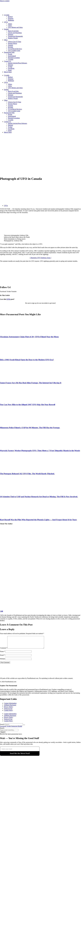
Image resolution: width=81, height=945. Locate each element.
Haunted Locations (14, 58)
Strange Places (12, 43)
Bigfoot (10, 17)
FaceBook (11, 68)
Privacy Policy (8, 707)
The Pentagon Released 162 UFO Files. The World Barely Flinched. (27, 474)
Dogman (10, 18)
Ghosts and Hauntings (15, 33)
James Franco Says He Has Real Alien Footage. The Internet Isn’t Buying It (30, 383)
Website (2, 659)
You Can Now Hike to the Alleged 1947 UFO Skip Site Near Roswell (27, 405)
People (10, 54)
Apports (10, 45)
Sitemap (10, 65)
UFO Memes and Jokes (15, 27)
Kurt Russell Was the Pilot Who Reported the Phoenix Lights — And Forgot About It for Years (38, 520)
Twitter (10, 66)
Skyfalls (10, 47)
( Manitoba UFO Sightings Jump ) (40, 258)
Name (2, 651)
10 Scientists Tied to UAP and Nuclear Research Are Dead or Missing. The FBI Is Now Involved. (39, 497)
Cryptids (6, 15)
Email (10, 70)
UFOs (6, 22)
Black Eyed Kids (13, 31)
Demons (10, 34)
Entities (6, 29)
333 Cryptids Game (14, 50)
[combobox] (9, 730)
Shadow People (13, 38)
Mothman (11, 20)
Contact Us (7, 61)
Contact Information (10, 703)
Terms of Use (8, 708)
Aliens (10, 24)
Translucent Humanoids (15, 36)
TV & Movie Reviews (15, 49)
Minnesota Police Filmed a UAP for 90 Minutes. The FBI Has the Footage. (30, 428)
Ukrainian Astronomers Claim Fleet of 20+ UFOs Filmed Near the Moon (29, 337)
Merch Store (8, 72)
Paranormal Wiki (9, 52)
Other (6, 40)
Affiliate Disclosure (10, 705)
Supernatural (12, 56)
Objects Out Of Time (14, 41)
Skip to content (4, 1)
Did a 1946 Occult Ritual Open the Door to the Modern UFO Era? (27, 360)
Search (2, 724)
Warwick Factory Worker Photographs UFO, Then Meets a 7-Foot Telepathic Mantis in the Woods (40, 451)
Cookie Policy (8, 710)
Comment (3, 648)
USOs (10, 25)
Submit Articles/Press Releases (17, 63)
